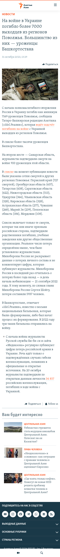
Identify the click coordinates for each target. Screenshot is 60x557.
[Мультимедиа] (18, 553)
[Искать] (42, 553)
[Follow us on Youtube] (5, 514)
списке (9, 172)
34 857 (50, 378)
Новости (8, 14)
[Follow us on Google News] (43, 514)
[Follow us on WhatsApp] (36, 514)
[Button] (50, 64)
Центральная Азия (35, 424)
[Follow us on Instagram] (13, 514)
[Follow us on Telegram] (28, 514)
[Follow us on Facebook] (21, 514)
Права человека (33, 449)
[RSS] (51, 514)
